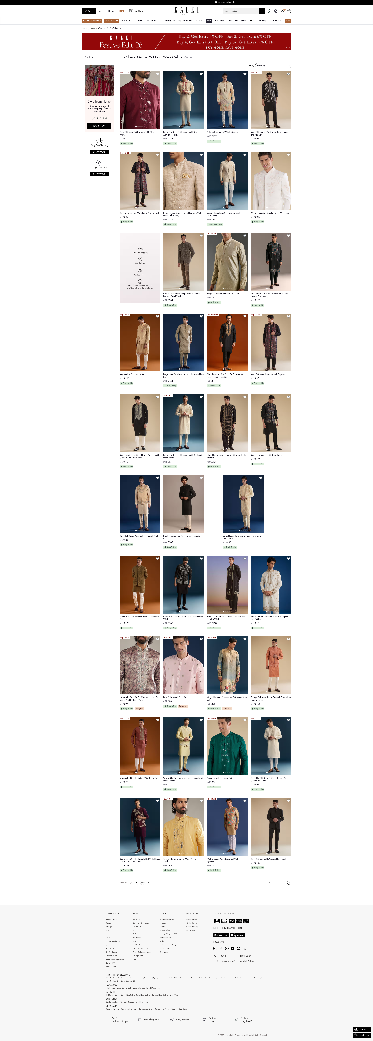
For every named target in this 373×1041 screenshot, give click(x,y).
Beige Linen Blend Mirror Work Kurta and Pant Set (183, 375)
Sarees (108, 923)
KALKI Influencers (112, 952)
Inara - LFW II (111, 967)
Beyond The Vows (127, 978)
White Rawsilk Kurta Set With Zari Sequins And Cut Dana (269, 618)
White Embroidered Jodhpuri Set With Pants (270, 213)
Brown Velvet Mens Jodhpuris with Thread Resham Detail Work (181, 295)
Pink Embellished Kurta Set (174, 697)
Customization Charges (168, 945)
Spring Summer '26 (160, 978)
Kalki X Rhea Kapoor (177, 978)
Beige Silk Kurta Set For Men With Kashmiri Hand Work (182, 456)
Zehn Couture (192, 978)
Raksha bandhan (112, 1002)
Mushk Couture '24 (223, 978)
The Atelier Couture (239, 978)
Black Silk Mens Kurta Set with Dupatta (268, 374)
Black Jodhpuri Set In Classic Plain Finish (268, 859)
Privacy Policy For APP (168, 934)
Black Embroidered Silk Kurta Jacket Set (268, 455)
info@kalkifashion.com (248, 961)
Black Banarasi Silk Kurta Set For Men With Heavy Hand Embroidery (226, 375)
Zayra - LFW (110, 963)
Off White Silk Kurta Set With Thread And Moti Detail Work (269, 779)
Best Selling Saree (112, 995)
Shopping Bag (191, 919)
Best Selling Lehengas (149, 995)
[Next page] (289, 883)
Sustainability (165, 948)
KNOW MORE (99, 152)
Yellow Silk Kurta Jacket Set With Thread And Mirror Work (183, 779)
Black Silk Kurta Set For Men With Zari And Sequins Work (226, 618)
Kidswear (109, 930)
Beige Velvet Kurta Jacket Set (132, 374)
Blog (134, 930)
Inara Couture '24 (112, 981)
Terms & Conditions (167, 919)
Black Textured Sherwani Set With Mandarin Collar (182, 537)
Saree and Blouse (112, 1009)
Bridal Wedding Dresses (115, 959)
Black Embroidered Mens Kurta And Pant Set (139, 213)
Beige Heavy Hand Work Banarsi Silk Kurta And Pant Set (242, 537)
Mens (108, 945)
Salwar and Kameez (128, 1009)
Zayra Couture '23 (128, 981)
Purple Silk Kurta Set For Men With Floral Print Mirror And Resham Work (140, 698)
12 (283, 883)
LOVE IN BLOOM (112, 978)
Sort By (251, 66)
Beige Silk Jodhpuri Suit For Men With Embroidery (223, 214)
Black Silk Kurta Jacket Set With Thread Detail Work (183, 618)
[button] (244, 11)
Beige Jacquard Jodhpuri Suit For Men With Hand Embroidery (182, 214)
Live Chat (362, 1029)
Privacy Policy (165, 930)
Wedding (139, 1002)
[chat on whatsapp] (269, 11)
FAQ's (162, 941)
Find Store (138, 11)
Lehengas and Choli (145, 1009)
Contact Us (137, 926)
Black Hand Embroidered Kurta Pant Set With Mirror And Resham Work (139, 456)
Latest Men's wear (153, 988)
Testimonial (137, 937)
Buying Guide (138, 956)
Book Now (99, 126)
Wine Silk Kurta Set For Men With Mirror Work (138, 133)
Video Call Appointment (142, 952)
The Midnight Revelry (144, 978)
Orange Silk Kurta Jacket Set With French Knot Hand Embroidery (271, 698)
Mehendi (123, 1002)
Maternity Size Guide (179, 1009)
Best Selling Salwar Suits (130, 995)
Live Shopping (364, 1035)
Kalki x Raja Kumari (206, 978)
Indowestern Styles (113, 941)
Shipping (163, 923)
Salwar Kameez (112, 919)
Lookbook (136, 945)
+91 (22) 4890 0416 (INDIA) (224, 961)
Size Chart (165, 1009)
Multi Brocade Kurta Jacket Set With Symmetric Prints (222, 860)
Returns (162, 926)
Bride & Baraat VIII (255, 978)
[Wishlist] (282, 11)
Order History (191, 923)
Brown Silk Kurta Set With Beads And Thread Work (139, 618)
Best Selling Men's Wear (168, 995)
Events (135, 959)
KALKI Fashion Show (140, 948)
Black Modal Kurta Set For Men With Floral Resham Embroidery (269, 295)
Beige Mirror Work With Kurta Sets (222, 132)
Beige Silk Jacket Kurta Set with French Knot (139, 536)
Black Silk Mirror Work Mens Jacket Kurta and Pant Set (269, 133)
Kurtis (108, 937)
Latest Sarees (111, 988)
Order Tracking (192, 926)
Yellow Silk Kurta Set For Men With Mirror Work (181, 860)
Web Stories (137, 934)
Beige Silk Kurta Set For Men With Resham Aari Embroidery (182, 133)
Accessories (110, 948)
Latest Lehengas (139, 988)
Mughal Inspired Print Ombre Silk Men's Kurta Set (227, 698)
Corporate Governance (141, 923)
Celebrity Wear (111, 956)
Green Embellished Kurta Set (219, 778)
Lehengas (109, 926)
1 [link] (269, 883)
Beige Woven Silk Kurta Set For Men (223, 294)
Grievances (164, 952)
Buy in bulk (190, 930)
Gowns (157, 1009)
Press (134, 941)
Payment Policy (165, 937)
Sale (146, 1002)
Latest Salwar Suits (124, 988)
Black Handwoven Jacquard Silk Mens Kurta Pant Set (226, 456)
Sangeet (131, 1002)
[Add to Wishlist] (157, 74)
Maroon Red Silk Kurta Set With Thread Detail (140, 778)
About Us (136, 919)
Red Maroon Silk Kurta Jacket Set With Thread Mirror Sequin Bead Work (140, 860)
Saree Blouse (111, 934)
